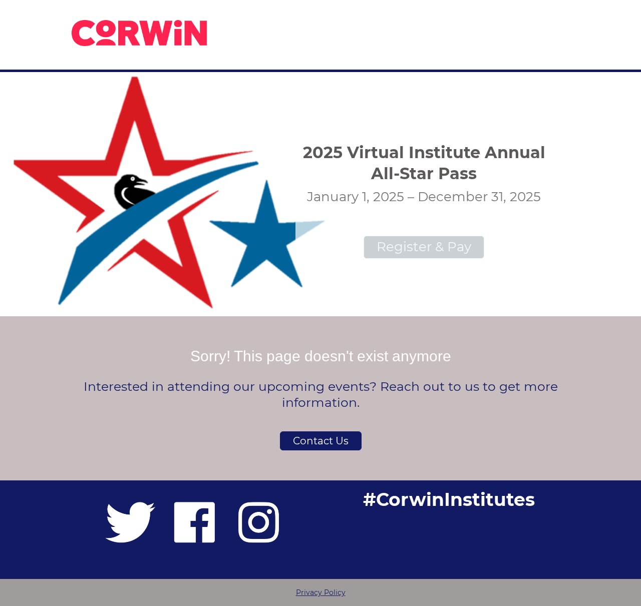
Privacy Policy (321, 592)
